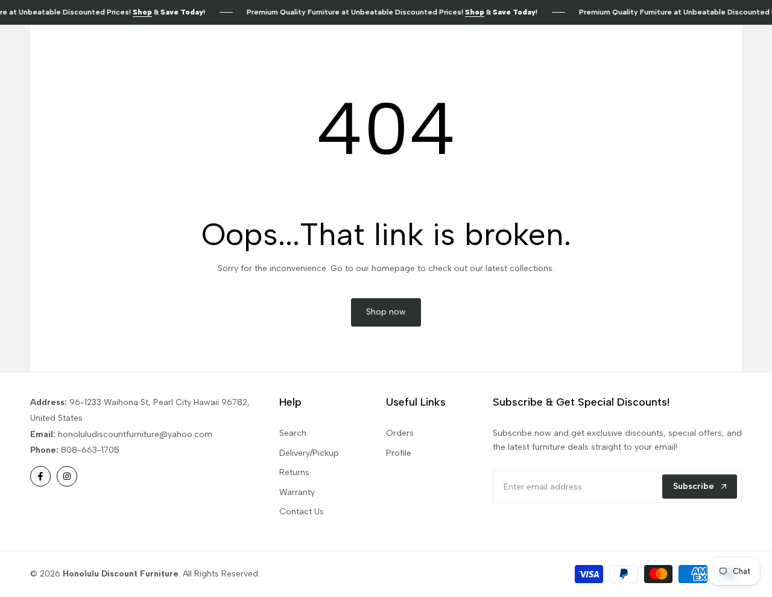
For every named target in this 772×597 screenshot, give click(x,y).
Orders (400, 433)
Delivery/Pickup (309, 453)
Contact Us (301, 511)
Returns (294, 472)
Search (292, 433)
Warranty (297, 492)
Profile (398, 453)
